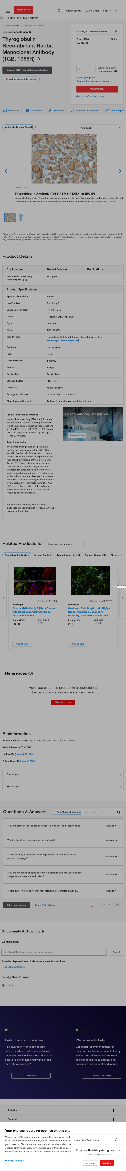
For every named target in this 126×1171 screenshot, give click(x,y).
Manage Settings (14, 1160)
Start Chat (107, 1163)
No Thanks (90, 1163)
